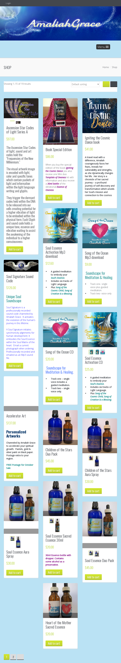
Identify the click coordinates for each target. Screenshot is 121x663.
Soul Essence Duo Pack (99, 560)
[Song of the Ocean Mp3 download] (99, 230)
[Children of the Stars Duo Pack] (60, 427)
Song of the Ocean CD (60, 352)
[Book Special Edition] (60, 121)
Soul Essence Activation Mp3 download (55, 252)
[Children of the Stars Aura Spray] (99, 435)
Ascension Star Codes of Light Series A (20, 129)
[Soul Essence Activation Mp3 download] (60, 225)
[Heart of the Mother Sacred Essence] (60, 600)
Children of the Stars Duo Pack (59, 452)
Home (106, 67)
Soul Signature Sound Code (19, 278)
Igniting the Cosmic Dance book (97, 140)
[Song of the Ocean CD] (60, 329)
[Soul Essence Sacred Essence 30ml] (60, 498)
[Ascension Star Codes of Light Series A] (21, 107)
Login (8, 3)
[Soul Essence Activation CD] (99, 329)
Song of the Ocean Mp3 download (96, 255)
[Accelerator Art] (21, 393)
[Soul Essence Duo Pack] (99, 519)
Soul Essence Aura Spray (17, 554)
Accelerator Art (16, 416)
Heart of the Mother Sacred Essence (58, 624)
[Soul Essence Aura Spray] (21, 503)
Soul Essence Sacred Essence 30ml (58, 538)
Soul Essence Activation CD (94, 360)
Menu (101, 47)
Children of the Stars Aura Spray (98, 472)
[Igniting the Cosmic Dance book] (99, 115)
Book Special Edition (59, 149)
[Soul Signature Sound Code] (21, 266)
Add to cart (15, 249)
